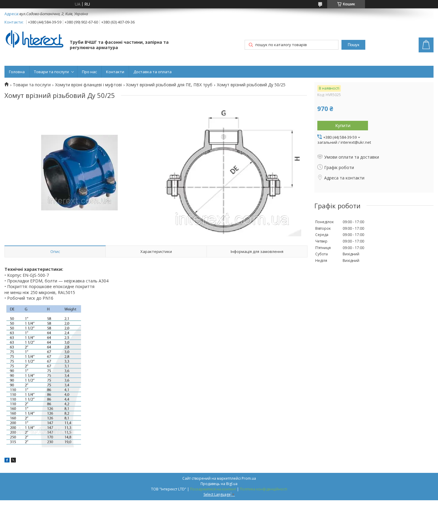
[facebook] (7, 461)
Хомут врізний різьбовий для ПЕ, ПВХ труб (169, 84)
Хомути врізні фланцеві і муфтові (88, 84)
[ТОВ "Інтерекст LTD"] (34, 39)
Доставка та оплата (152, 71)
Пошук (353, 45)
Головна (17, 71)
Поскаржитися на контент (213, 489)
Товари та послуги (51, 71)
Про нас (89, 71)
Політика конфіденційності (263, 489)
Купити (342, 125)
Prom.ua (249, 478)
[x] (13, 461)
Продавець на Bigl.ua (219, 483)
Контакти (115, 71)
